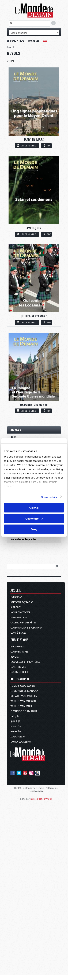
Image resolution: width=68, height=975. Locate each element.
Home (13, 40)
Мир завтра (17, 736)
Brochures (17, 646)
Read (22, 40)
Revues (14, 656)
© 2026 (17, 788)
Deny (34, 529)
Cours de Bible (19, 672)
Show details (49, 496)
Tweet (10, 47)
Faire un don (18, 617)
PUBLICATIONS (19, 640)
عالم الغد (14, 716)
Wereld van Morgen (23, 701)
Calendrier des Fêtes (23, 622)
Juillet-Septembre (34, 316)
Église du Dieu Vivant (41, 799)
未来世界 (15, 721)
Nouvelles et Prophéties (23, 539)
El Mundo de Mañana (24, 690)
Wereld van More (21, 706)
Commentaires (19, 651)
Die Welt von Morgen (23, 696)
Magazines (33, 40)
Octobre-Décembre (34, 405)
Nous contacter (20, 612)
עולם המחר (15, 726)
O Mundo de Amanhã (23, 711)
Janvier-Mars (34, 139)
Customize (32, 518)
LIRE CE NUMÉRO (28, 145)
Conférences (18, 632)
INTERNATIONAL (19, 679)
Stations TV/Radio (21, 602)
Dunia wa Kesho (20, 741)
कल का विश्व (15, 731)
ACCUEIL (15, 591)
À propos (15, 607)
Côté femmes (18, 666)
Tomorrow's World (22, 685)
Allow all (34, 507)
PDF (49, 145)
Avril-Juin (34, 228)
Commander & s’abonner (26, 627)
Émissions (16, 597)
